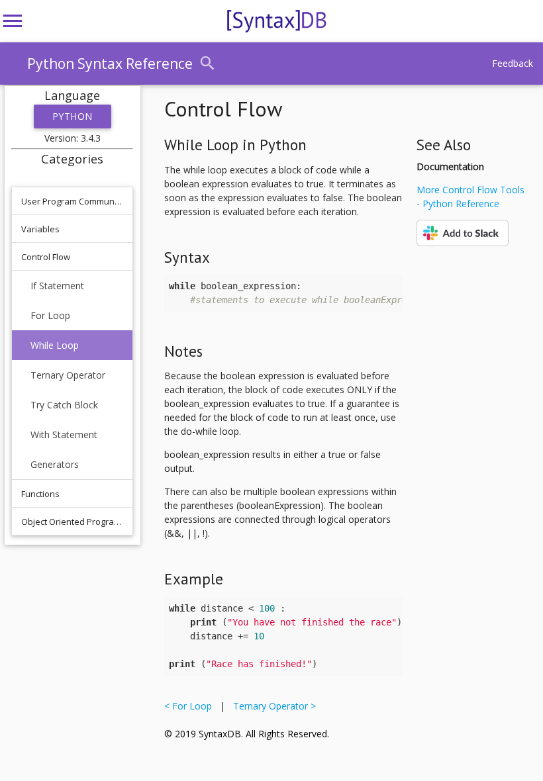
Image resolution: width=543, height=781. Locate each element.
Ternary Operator (67, 375)
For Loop (50, 315)
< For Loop (190, 706)
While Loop (54, 345)
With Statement (63, 434)
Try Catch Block (64, 404)
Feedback (512, 63)
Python (72, 116)
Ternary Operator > (272, 706)
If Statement (57, 285)
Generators (54, 464)
